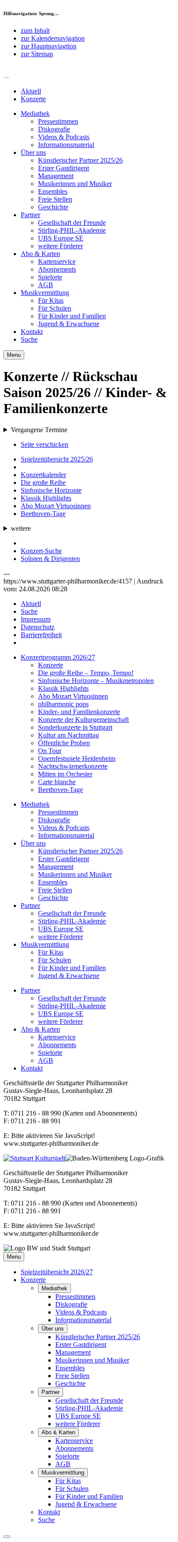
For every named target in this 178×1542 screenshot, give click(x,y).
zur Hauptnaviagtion (48, 46)
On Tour (49, 750)
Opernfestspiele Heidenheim (76, 758)
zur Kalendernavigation (53, 38)
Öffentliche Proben (64, 743)
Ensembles (52, 191)
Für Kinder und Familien (72, 316)
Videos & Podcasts (63, 137)
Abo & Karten (40, 253)
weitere (21, 528)
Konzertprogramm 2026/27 (58, 657)
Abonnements (57, 269)
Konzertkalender (43, 474)
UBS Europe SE (60, 238)
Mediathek (35, 113)
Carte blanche (57, 781)
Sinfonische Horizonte (51, 490)
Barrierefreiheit (41, 634)
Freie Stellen (55, 199)
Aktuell (31, 91)
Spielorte (50, 277)
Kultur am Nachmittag (68, 735)
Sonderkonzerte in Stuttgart (75, 727)
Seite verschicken (44, 444)
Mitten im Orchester (65, 774)
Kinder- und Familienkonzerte (79, 711)
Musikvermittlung (45, 292)
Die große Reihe (43, 482)
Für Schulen (54, 308)
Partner (30, 214)
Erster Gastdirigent (63, 168)
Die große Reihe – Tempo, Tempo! (86, 672)
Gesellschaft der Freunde (72, 222)
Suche (29, 339)
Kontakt (32, 331)
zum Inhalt (35, 30)
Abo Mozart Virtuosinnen (56, 506)
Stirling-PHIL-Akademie (72, 230)
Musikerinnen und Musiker (75, 183)
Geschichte (53, 207)
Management (55, 176)
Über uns (33, 152)
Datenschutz (37, 627)
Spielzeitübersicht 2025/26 (57, 459)
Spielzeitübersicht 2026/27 (57, 1272)
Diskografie (54, 129)
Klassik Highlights (46, 498)
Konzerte (33, 99)
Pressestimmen (58, 121)
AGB (45, 285)
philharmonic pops (63, 704)
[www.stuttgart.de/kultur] (34, 1158)
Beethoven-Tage (43, 513)
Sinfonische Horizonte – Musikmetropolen (96, 680)
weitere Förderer (60, 246)
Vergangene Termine (39, 429)
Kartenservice (57, 261)
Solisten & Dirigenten (50, 558)
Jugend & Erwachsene (68, 323)
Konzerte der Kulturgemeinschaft (83, 719)
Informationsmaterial (66, 144)
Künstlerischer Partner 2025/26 (80, 160)
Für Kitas (51, 300)
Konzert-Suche (41, 551)
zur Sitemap (37, 54)
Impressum (36, 619)
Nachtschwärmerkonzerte (73, 766)
